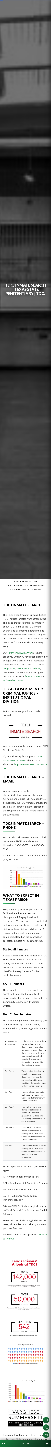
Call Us (25, 1443)
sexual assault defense (28, 668)
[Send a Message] (46, 1435)
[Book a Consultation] (46, 1420)
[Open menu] (47, 1443)
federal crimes (32, 676)
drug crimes (9, 668)
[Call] (46, 1427)
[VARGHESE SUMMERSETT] (3, 1443)
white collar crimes (13, 680)
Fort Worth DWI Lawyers (20, 652)
